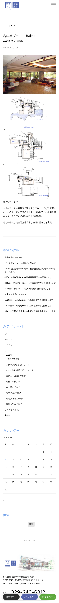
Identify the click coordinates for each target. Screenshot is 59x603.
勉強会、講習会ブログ (16, 376)
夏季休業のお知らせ (13, 257)
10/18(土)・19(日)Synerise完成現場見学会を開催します (29, 306)
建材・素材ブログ (14, 381)
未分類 (7, 415)
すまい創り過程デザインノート (20, 370)
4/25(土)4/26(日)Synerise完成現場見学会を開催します (28, 277)
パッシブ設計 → (48, 597)
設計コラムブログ (14, 404)
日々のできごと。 (12, 410)
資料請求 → (11, 597)
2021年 (9, 355)
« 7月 (5, 501)
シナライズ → (29, 597)
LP (6, 334)
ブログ (15, 47)
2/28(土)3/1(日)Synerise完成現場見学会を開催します (28, 288)
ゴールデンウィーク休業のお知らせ (20, 263)
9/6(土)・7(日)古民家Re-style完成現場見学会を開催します (30, 311)
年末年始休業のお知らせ (15, 294)
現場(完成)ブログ (13, 393)
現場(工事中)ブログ (14, 398)
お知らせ (8, 345)
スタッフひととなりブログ (18, 365)
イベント (8, 339)
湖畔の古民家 (13, 359)
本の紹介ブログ (13, 387)
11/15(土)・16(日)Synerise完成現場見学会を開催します (29, 300)
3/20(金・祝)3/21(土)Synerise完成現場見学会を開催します (30, 283)
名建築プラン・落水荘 (19, 36)
